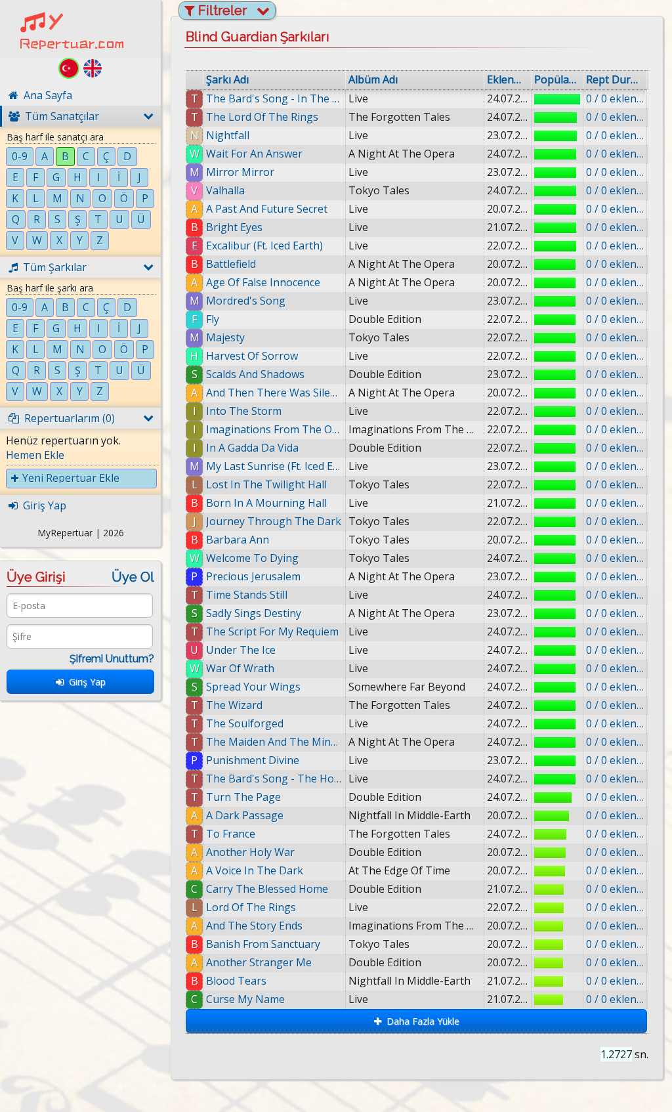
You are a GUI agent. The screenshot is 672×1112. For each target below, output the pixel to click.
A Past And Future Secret (266, 209)
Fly (212, 319)
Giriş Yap (85, 681)
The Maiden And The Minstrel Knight (274, 742)
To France (230, 833)
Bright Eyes (234, 227)
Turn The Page (243, 797)
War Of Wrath (240, 668)
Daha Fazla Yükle (420, 1021)
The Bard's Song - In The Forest (274, 98)
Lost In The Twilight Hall (266, 484)
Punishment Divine (252, 760)
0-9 (20, 156)
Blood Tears (236, 980)
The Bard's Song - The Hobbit (274, 778)
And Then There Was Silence (274, 392)
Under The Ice (241, 650)
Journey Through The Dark (273, 521)
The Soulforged (245, 723)
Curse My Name (245, 999)
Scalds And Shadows (255, 374)
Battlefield (231, 264)
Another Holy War (250, 852)
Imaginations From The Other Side (274, 429)
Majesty (225, 337)
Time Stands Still (246, 595)
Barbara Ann (237, 539)
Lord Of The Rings (251, 907)
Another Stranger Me (259, 962)
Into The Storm (244, 411)
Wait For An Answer (254, 153)
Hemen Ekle (35, 455)
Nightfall (227, 135)
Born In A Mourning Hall (266, 503)
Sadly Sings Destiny (253, 613)
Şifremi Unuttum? (112, 658)
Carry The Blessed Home (267, 889)
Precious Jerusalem (253, 576)
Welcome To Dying (252, 558)
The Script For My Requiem (272, 631)
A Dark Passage (245, 815)
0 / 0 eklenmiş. (615, 98)
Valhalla (225, 190)
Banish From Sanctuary (263, 944)
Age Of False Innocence (263, 282)
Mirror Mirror (240, 172)
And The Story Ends (254, 925)
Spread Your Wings (253, 686)
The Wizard (234, 705)
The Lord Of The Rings (262, 117)
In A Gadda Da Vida (252, 447)
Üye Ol (133, 577)
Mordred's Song (245, 300)
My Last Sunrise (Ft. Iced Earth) (274, 466)
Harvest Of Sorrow (252, 356)
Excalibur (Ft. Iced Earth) (264, 245)
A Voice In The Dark (254, 870)
